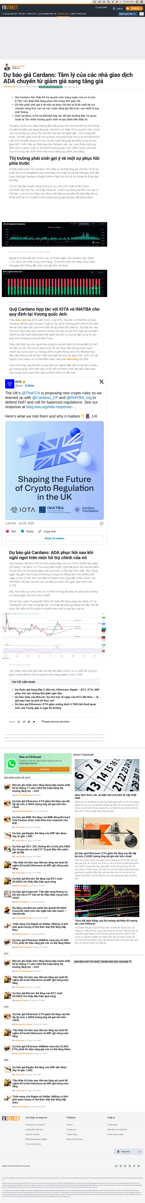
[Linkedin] (104, 2)
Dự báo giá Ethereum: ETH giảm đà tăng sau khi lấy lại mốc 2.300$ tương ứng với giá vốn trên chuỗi (41, 804)
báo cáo (21, 320)
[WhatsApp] (95, 2)
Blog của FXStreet (75, 1139)
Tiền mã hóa (63, 14)
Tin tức (21, 14)
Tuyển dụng (72, 1134)
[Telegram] (99, 2)
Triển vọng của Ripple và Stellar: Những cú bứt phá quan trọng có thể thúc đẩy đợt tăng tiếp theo (40, 927)
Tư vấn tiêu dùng (33, 1144)
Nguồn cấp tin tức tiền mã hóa (56, 722)
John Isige (19, 827)
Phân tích (31, 14)
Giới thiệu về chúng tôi (36, 1117)
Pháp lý (111, 1117)
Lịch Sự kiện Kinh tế (47, 14)
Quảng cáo (71, 1129)
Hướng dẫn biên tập (34, 1129)
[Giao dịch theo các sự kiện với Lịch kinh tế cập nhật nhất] (107, 775)
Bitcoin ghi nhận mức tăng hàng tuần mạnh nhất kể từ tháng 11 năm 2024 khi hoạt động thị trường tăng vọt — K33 (41, 788)
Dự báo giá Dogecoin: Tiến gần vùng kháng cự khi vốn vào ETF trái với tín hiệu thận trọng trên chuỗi (40, 894)
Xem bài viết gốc (71, 86)
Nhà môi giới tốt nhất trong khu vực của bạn (101, 961)
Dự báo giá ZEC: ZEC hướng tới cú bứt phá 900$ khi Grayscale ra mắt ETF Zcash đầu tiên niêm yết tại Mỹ (41, 849)
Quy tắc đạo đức (33, 1134)
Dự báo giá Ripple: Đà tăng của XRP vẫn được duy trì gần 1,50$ (39, 835)
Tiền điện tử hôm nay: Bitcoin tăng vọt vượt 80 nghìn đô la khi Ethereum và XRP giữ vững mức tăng (40, 865)
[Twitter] (108, 2)
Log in (120, 8)
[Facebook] (112, 2)
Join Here (44, 769)
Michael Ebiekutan (23, 795)
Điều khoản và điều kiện (117, 1129)
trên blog (72, 359)
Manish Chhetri (18, 66)
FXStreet (6, 6)
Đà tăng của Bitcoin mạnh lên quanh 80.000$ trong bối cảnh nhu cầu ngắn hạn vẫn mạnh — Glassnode (39, 910)
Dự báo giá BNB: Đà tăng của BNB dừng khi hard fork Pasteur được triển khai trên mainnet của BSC (41, 820)
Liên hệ (70, 1124)
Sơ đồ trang (112, 1124)
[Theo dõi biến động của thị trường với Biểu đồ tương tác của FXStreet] (107, 901)
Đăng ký (136, 8)
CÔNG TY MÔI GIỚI (78, 14)
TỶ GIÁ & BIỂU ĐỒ (9, 14)
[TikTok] (117, 2)
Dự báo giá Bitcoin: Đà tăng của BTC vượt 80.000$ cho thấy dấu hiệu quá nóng (37, 880)
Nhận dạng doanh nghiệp (36, 1139)
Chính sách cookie (115, 1134)
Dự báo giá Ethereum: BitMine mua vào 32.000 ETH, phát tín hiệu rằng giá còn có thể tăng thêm (41, 941)
